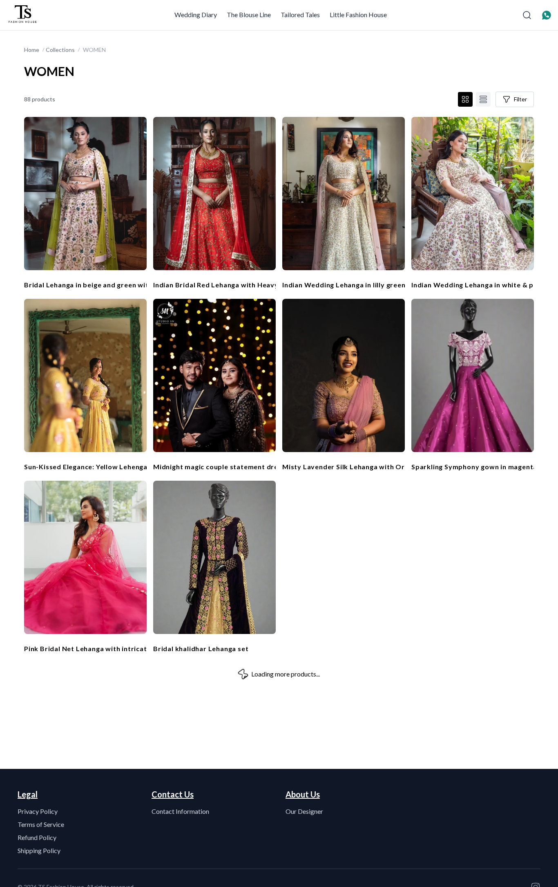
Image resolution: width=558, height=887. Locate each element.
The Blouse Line (249, 14)
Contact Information (180, 811)
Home (31, 49)
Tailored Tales (300, 14)
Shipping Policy (39, 850)
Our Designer (304, 811)
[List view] (483, 99)
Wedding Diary (195, 14)
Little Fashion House (358, 14)
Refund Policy (37, 837)
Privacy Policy (38, 811)
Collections (60, 49)
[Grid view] (465, 99)
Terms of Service (41, 824)
